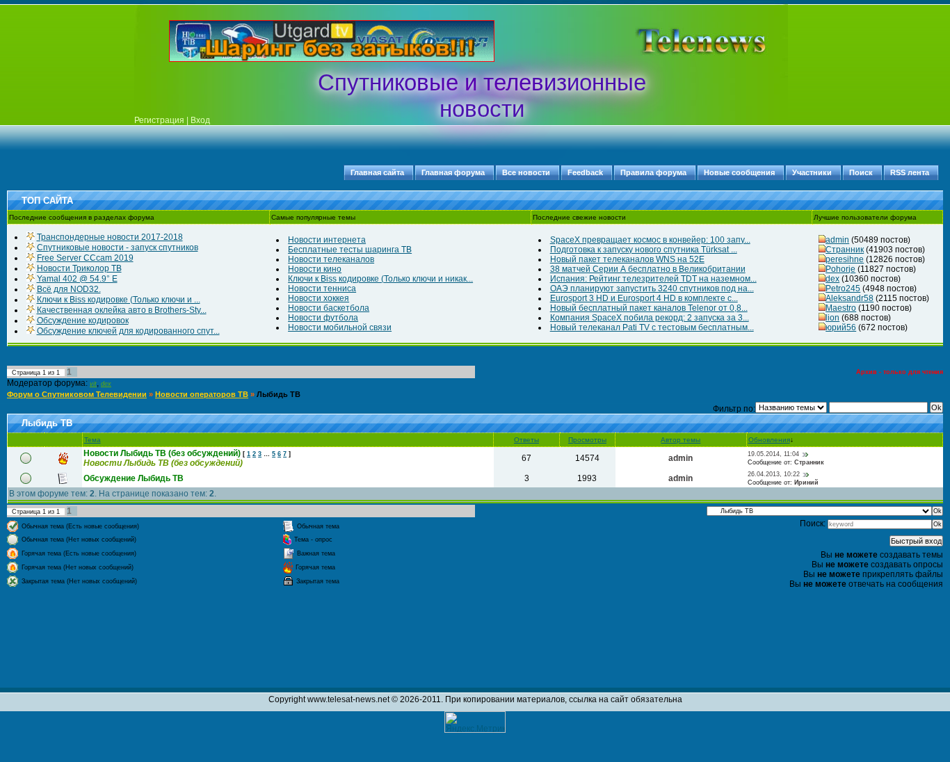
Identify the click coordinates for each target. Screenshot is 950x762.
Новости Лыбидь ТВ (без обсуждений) (162, 453)
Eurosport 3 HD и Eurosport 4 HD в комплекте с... (644, 298)
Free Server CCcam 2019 (85, 258)
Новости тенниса (322, 288)
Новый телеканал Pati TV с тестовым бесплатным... (652, 327)
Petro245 (843, 288)
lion (832, 318)
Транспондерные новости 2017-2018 (110, 237)
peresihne (845, 259)
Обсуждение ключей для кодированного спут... (128, 331)
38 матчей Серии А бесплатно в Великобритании (648, 269)
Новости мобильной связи (340, 327)
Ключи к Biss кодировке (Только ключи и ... (118, 300)
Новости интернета (327, 240)
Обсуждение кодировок (83, 320)
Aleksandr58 (849, 298)
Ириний (806, 482)
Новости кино (314, 269)
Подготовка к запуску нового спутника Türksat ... (643, 249)
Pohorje (840, 269)
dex (832, 279)
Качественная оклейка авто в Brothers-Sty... (122, 310)
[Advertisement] (679, 41)
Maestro (841, 308)
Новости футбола (323, 318)
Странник (845, 249)
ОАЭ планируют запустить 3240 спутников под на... (652, 288)
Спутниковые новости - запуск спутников (117, 247)
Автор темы (680, 440)
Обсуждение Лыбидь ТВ (133, 478)
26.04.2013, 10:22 (774, 474)
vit (93, 383)
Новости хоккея (318, 298)
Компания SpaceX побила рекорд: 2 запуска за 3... (649, 318)
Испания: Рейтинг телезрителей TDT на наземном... (653, 279)
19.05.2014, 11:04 (773, 454)
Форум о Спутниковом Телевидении (77, 394)
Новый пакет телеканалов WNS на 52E (627, 259)
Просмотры (587, 440)
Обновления (769, 440)
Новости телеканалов (331, 259)
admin (837, 240)
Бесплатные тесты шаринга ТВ (350, 249)
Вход (200, 120)
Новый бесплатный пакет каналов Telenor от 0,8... (649, 308)
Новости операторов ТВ (201, 394)
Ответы (526, 440)
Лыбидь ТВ (278, 394)
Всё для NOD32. (69, 289)
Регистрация (159, 120)
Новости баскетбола (328, 308)
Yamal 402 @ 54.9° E (77, 279)
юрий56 (841, 327)
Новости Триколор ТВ (79, 268)
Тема (92, 440)
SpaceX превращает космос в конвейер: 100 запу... (650, 240)
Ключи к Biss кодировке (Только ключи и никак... (380, 279)
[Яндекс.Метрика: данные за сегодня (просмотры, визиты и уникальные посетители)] (475, 722)
